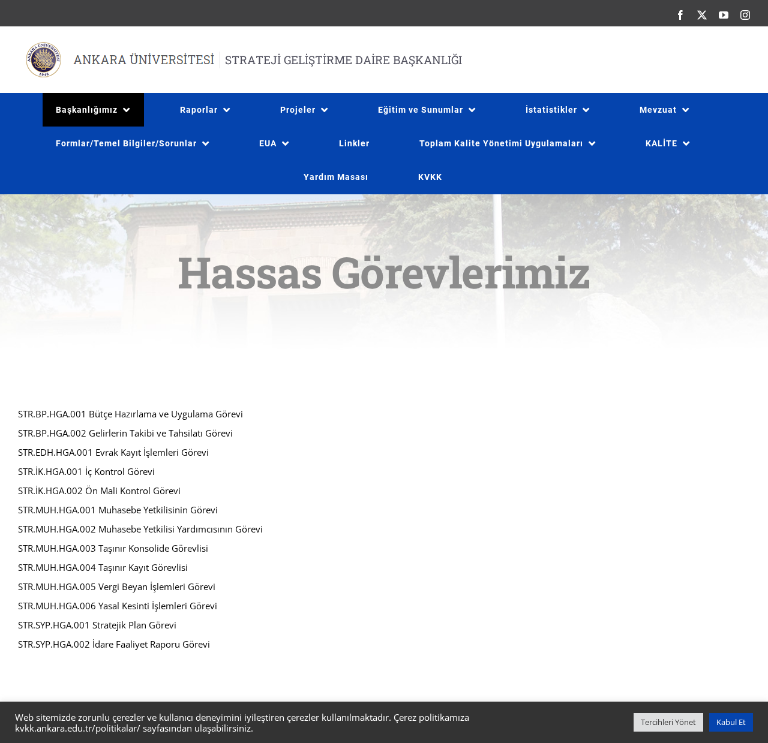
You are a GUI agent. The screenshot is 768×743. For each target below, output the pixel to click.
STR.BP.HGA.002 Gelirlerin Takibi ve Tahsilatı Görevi (125, 433)
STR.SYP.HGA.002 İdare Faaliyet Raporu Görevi (114, 644)
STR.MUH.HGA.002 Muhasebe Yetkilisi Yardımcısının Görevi (140, 529)
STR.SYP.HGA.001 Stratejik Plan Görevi (97, 625)
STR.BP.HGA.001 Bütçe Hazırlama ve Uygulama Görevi (130, 414)
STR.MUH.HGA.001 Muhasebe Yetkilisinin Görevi (118, 510)
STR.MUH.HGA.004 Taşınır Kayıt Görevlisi (103, 567)
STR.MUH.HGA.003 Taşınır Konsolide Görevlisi (113, 548)
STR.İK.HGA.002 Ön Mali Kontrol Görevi (99, 491)
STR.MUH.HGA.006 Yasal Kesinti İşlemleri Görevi (117, 606)
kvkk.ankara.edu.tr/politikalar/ (77, 728)
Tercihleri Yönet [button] (668, 722)
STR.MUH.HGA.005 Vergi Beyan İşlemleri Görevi (116, 586)
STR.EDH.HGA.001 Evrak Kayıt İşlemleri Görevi (113, 452)
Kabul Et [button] (731, 722)
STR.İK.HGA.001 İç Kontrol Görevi (86, 471)
